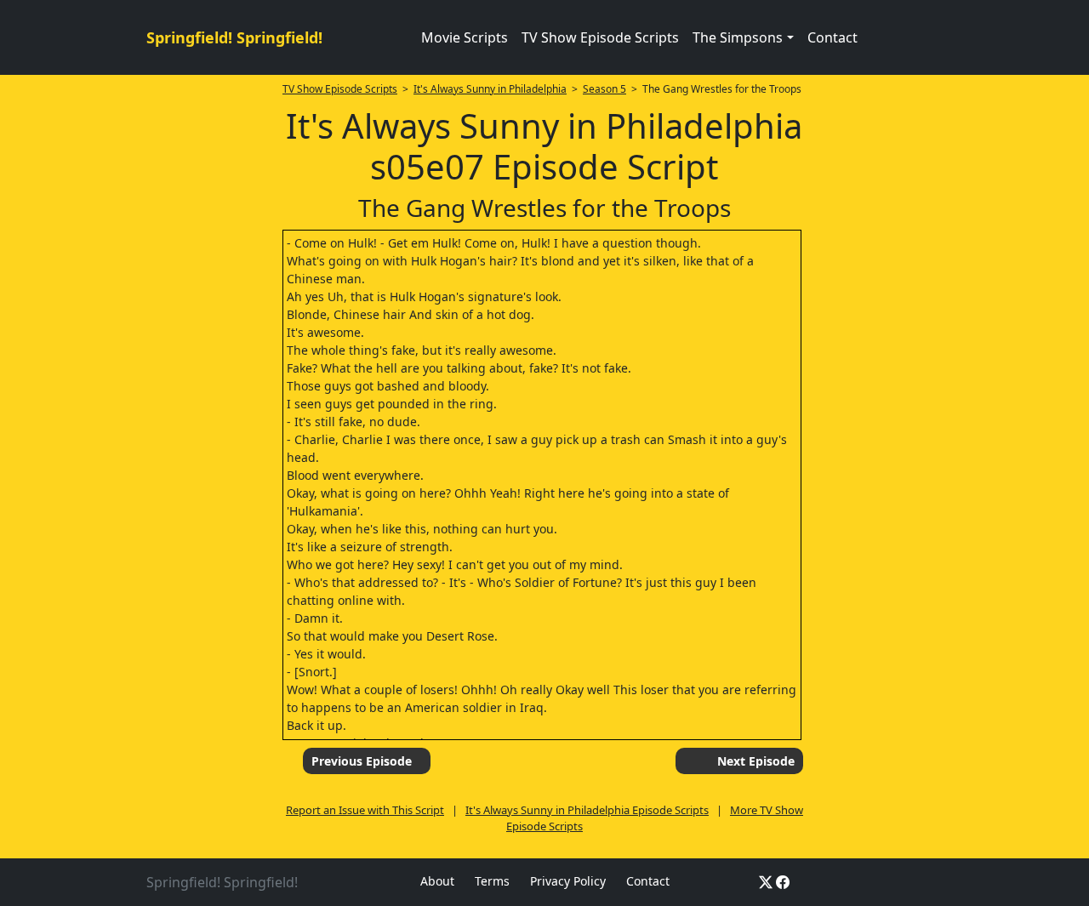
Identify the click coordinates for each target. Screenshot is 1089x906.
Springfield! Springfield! (234, 37)
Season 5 (604, 89)
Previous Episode (361, 761)
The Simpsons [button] (738, 37)
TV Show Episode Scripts (600, 37)
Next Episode (756, 761)
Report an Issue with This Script (365, 810)
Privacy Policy (568, 881)
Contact (832, 37)
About (437, 881)
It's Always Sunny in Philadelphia (490, 89)
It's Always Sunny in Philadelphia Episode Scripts (587, 810)
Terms (492, 881)
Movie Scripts (464, 37)
